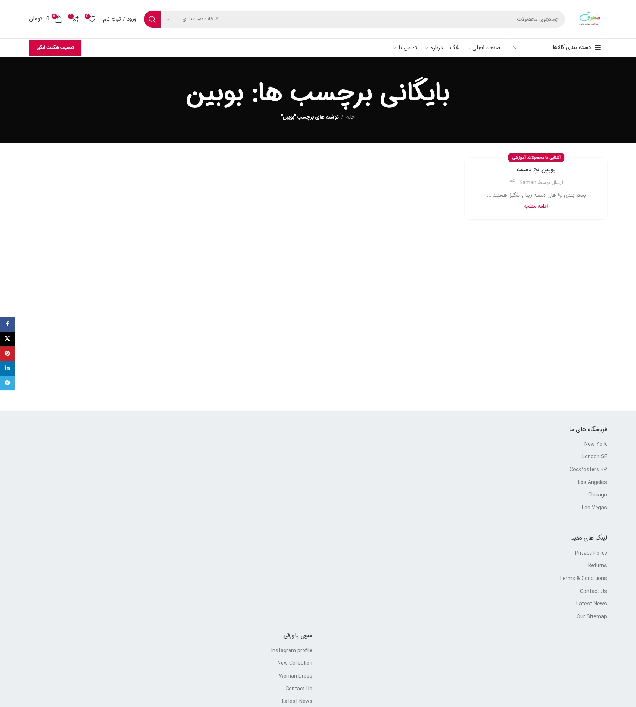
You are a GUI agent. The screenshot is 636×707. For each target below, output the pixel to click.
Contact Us (593, 591)
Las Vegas (594, 508)
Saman (527, 182)
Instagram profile (291, 651)
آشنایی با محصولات (544, 157)
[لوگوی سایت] (589, 19)
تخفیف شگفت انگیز (55, 48)
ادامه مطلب (536, 206)
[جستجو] (152, 19)
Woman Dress (295, 676)
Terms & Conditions (583, 579)
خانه (350, 117)
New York (595, 444)
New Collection (295, 663)
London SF (594, 457)
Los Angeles (592, 483)
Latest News (591, 604)
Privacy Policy (591, 553)
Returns (597, 566)
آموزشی (519, 157)
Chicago (597, 495)
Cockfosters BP (588, 470)
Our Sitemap (592, 617)
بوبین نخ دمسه (536, 169)
